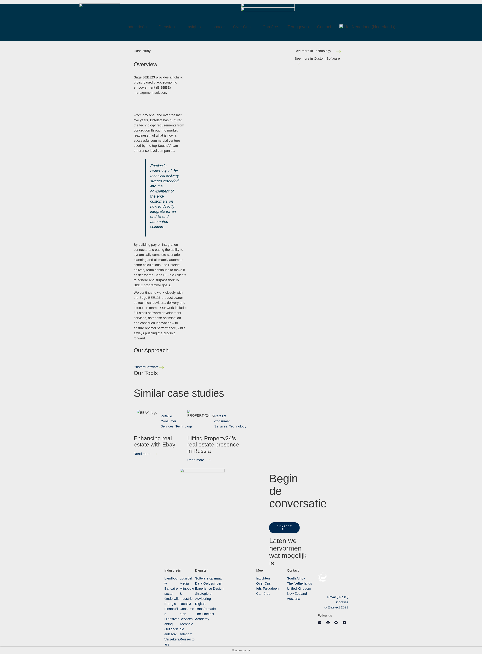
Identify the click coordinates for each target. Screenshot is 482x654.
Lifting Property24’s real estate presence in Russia (213, 444)
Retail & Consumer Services (168, 421)
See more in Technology (315, 51)
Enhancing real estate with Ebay (154, 441)
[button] (284, 527)
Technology (184, 426)
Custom (146, 367)
